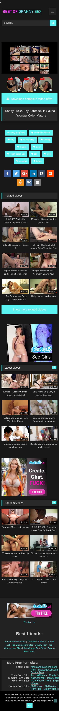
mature (23, 147)
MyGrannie (37, 686)
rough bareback (17, 154)
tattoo (39, 161)
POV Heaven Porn (41, 680)
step (49, 154)
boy (12, 139)
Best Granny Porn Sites (34, 648)
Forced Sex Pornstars (15, 641)
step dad (23, 161)
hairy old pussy (17, 132)
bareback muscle (42, 132)
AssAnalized (37, 678)
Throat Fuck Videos (36, 641)
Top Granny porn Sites (22, 645)
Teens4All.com (39, 675)
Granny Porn (41, 645)
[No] (55, 700)
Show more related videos (29, 309)
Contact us (29, 622)
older (38, 147)
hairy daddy (28, 139)
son (35, 154)
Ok (29, 705)
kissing (46, 139)
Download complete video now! (31, 99)
